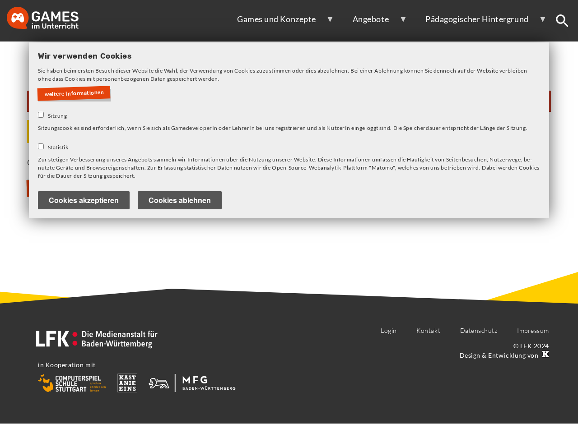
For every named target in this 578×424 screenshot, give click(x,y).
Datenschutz (479, 330)
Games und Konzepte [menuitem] (270, 22)
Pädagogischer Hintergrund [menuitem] (471, 22)
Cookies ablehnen (180, 200)
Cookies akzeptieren (84, 200)
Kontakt (428, 330)
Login (389, 330)
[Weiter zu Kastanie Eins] (544, 355)
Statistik (58, 147)
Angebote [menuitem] (364, 22)
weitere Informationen (74, 93)
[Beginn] (52, 19)
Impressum (533, 330)
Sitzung (57, 115)
